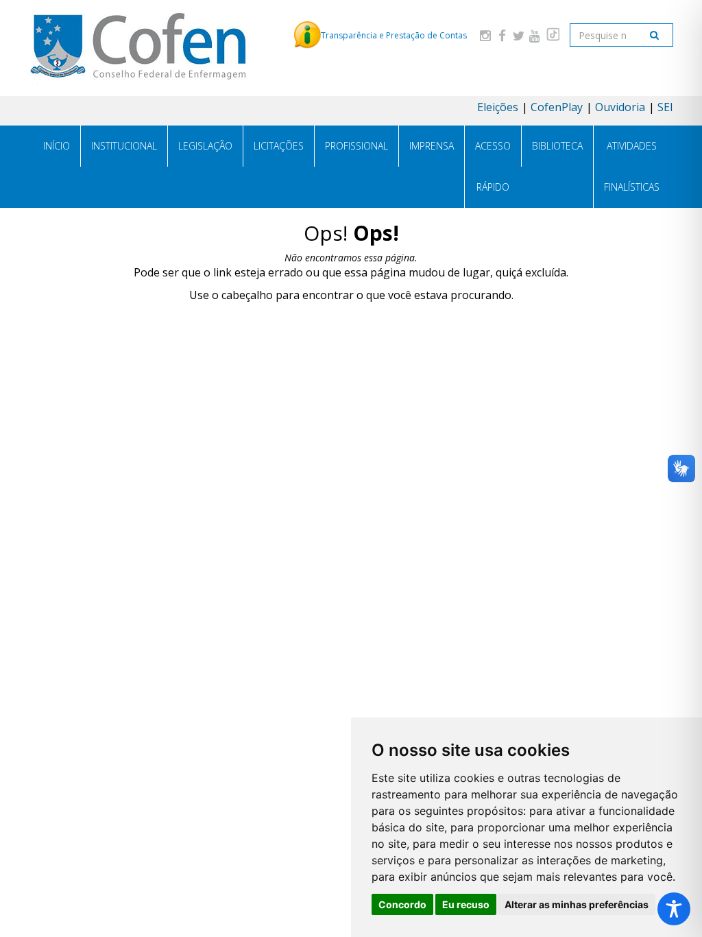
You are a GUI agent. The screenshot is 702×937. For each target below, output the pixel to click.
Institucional (124, 145)
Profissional (356, 145)
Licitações (279, 145)
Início (56, 145)
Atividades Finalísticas (631, 166)
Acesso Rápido (493, 166)
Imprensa (431, 145)
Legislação (205, 145)
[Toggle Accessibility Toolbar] (674, 909)
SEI (665, 107)
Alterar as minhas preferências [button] (577, 904)
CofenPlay (557, 107)
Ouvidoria (620, 107)
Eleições (497, 107)
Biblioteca (557, 145)
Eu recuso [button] (465, 904)
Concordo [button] (402, 904)
